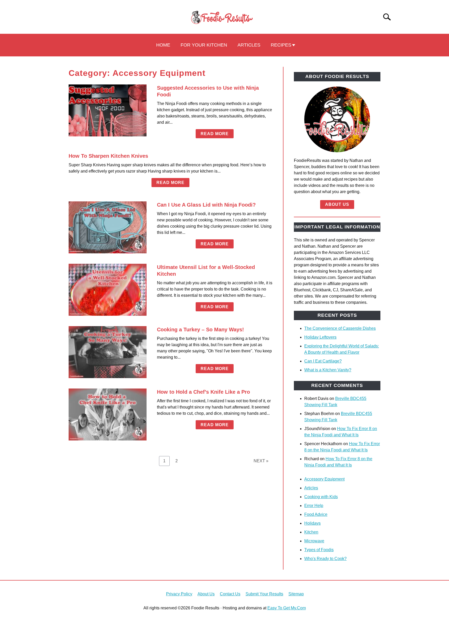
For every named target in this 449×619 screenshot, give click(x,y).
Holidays (312, 523)
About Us (337, 204)
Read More (215, 133)
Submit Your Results (264, 594)
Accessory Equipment (324, 479)
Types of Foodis (319, 550)
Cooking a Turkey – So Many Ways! (200, 329)
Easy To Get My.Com (286, 608)
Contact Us (230, 594)
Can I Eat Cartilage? (323, 361)
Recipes (281, 45)
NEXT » (261, 461)
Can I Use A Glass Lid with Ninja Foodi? (206, 205)
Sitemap (296, 594)
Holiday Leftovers (320, 337)
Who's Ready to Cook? (325, 558)
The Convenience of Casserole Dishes (340, 328)
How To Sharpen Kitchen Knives (108, 156)
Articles (248, 45)
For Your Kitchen (204, 45)
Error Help (313, 505)
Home (163, 45)
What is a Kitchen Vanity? (327, 370)
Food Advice (315, 514)
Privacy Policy (179, 594)
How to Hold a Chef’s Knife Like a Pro (203, 392)
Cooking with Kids (321, 497)
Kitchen (311, 532)
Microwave (314, 541)
